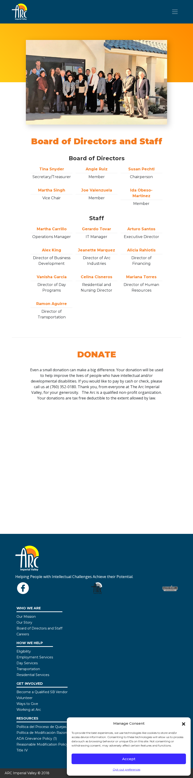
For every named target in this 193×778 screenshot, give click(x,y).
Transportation (28, 669)
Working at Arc (28, 710)
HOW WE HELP (29, 643)
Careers (22, 634)
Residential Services (32, 675)
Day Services (27, 663)
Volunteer (24, 698)
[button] (183, 723)
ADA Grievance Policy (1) (36, 738)
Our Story (24, 622)
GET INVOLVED (29, 683)
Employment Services (34, 657)
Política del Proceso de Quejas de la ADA (50, 727)
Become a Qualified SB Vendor (42, 692)
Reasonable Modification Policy (42, 744)
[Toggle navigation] (175, 11)
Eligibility (23, 651)
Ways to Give (27, 704)
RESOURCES (27, 718)
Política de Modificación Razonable (45, 733)
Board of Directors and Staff (39, 628)
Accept (128, 759)
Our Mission (26, 616)
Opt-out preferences (126, 769)
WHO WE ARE (28, 608)
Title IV (22, 750)
